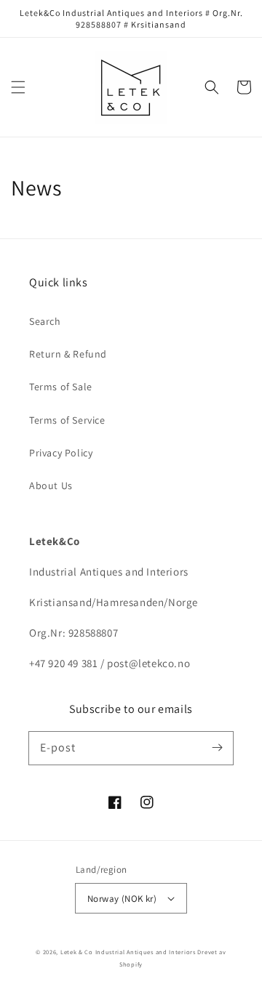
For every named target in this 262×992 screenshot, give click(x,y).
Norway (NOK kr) (121, 898)
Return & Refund (68, 353)
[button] (18, 87)
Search (45, 321)
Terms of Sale (60, 386)
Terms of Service (67, 420)
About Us (51, 485)
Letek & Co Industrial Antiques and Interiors (128, 952)
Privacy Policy (60, 452)
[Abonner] (217, 748)
